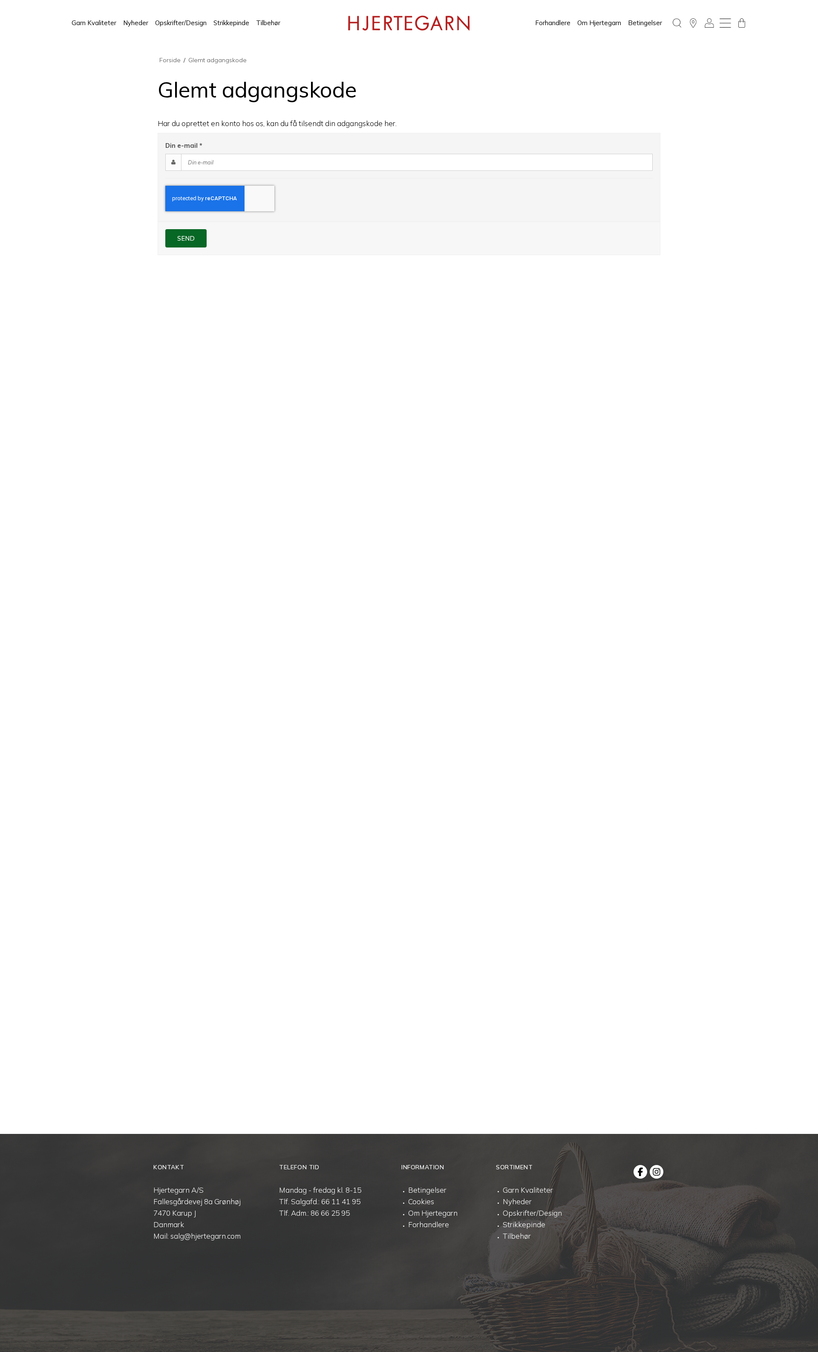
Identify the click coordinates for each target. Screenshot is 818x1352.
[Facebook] (640, 1172)
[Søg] (677, 23)
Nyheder (135, 23)
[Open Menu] (725, 23)
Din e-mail (183, 145)
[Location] (693, 23)
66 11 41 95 (340, 1201)
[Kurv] (741, 23)
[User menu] (709, 23)
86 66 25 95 (330, 1212)
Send (186, 238)
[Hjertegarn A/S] (409, 23)
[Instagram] (656, 1172)
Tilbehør (268, 23)
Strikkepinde (231, 23)
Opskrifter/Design (181, 23)
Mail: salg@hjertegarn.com (197, 1235)
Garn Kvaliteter (94, 23)
